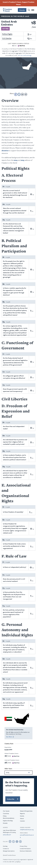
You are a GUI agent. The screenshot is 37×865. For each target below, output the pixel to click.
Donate (18, 458)
